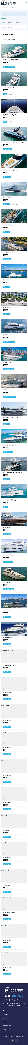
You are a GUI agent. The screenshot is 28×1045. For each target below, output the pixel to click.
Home (4, 1011)
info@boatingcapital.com (14, 1000)
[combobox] (14, 40)
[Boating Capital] (9, 2)
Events (5, 1022)
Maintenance (7, 1025)
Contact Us (6, 1029)
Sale (10, 22)
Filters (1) (14, 14)
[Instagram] (16, 1040)
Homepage (4, 7)
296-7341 (14, 995)
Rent (18, 22)
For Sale (5, 1018)
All (3, 22)
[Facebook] (12, 1040)
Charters (5, 1014)
